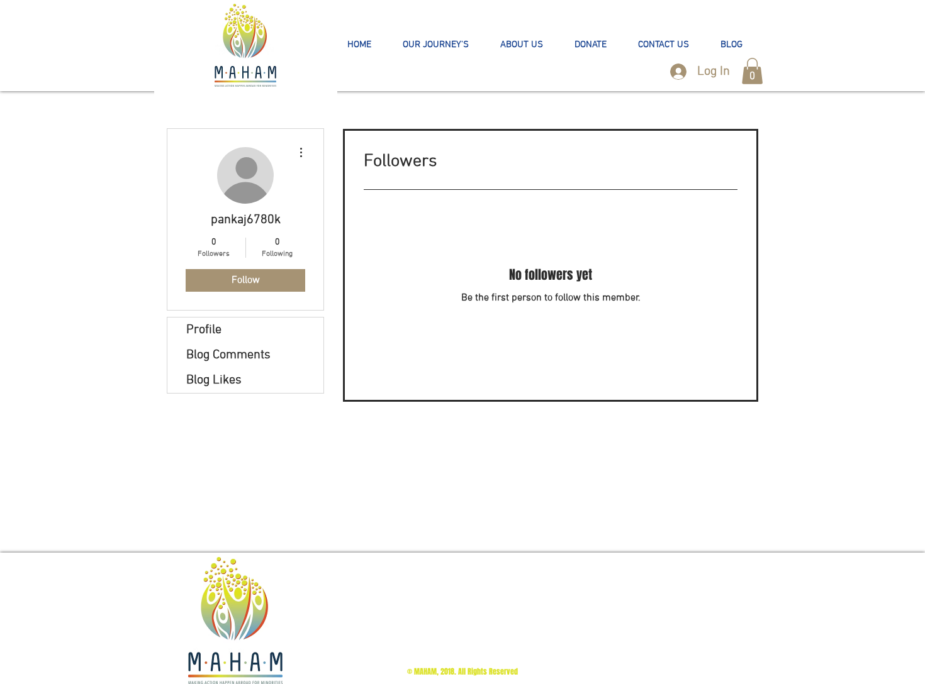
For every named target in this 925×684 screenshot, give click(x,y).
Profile (203, 330)
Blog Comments (228, 355)
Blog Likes (214, 380)
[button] (436, 45)
